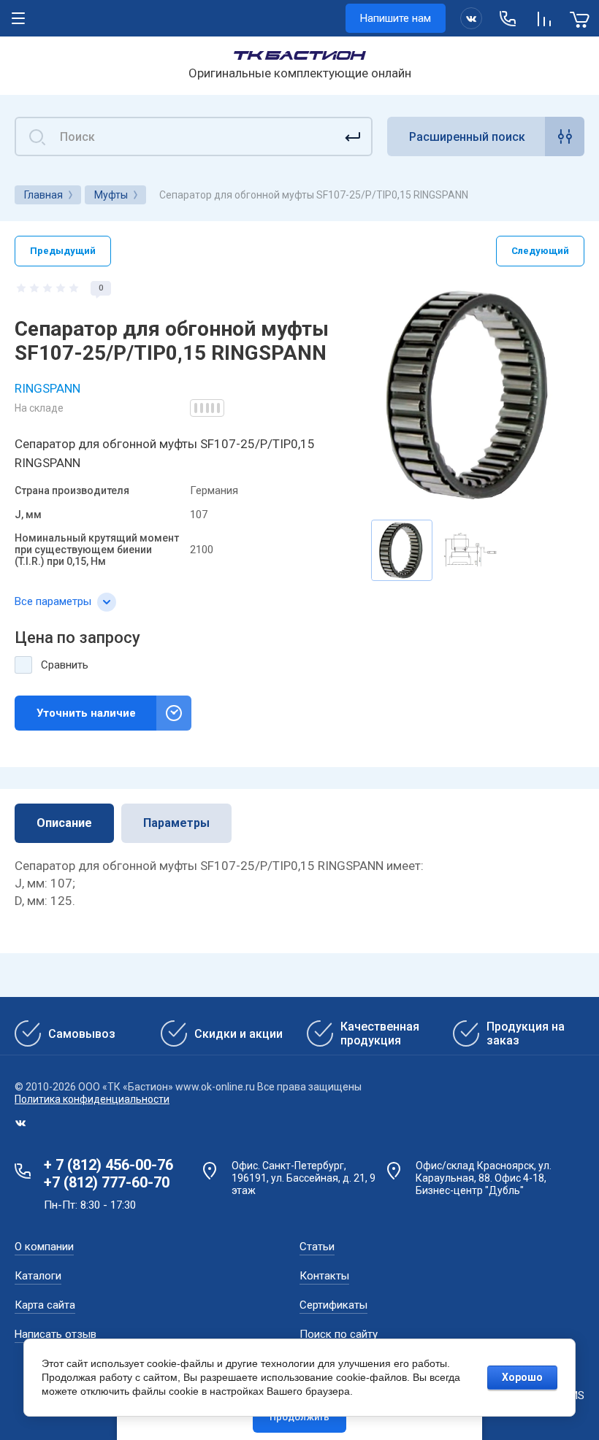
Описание (64, 823)
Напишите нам (395, 18)
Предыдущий (63, 250)
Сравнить (64, 664)
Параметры (176, 823)
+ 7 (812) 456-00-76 (108, 1165)
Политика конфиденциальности (92, 1099)
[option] (470, 395)
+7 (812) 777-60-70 (106, 1182)
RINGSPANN (47, 388)
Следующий (540, 250)
